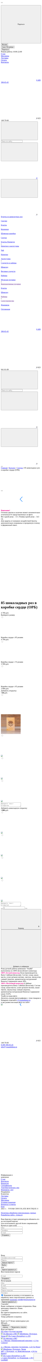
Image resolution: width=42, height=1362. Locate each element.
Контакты (5, 62)
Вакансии (5, 1183)
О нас (3, 54)
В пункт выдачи (15, 1331)
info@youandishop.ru (9, 1047)
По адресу (5, 1331)
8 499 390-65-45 (7, 1045)
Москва (4, 44)
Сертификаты (6, 1186)
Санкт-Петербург (8, 47)
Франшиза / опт (7, 1190)
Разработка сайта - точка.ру (12, 1215)
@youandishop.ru (23, 1000)
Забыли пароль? (8, 1263)
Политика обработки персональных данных (18, 1213)
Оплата (4, 60)
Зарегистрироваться (9, 1270)
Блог (3, 1207)
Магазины (5, 56)
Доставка (4, 58)
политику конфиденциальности (22, 1300)
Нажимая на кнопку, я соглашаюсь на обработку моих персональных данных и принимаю (18, 1297)
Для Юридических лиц (10, 1188)
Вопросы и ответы (8, 1204)
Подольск (5, 49)
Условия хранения (8, 1202)
